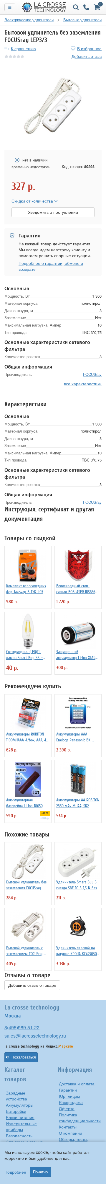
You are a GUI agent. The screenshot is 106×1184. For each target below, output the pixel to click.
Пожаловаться (23, 1057)
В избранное (89, 48)
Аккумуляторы (19, 1105)
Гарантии (68, 1090)
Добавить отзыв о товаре (32, 985)
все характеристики (83, 383)
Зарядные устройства (16, 1096)
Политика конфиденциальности (80, 1117)
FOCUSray (92, 374)
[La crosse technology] (44, 7)
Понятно (40, 1172)
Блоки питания (20, 1117)
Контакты (68, 1127)
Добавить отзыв (87, 56)
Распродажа (71, 1102)
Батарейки (16, 1111)
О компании (70, 1133)
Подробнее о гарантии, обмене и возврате (51, 266)
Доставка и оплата (77, 1084)
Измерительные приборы (21, 1126)
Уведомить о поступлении (53, 212)
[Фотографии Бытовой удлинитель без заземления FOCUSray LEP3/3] (53, 105)
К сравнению (23, 48)
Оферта (66, 1108)
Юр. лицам (69, 1096)
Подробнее (15, 1172)
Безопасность (19, 1136)
